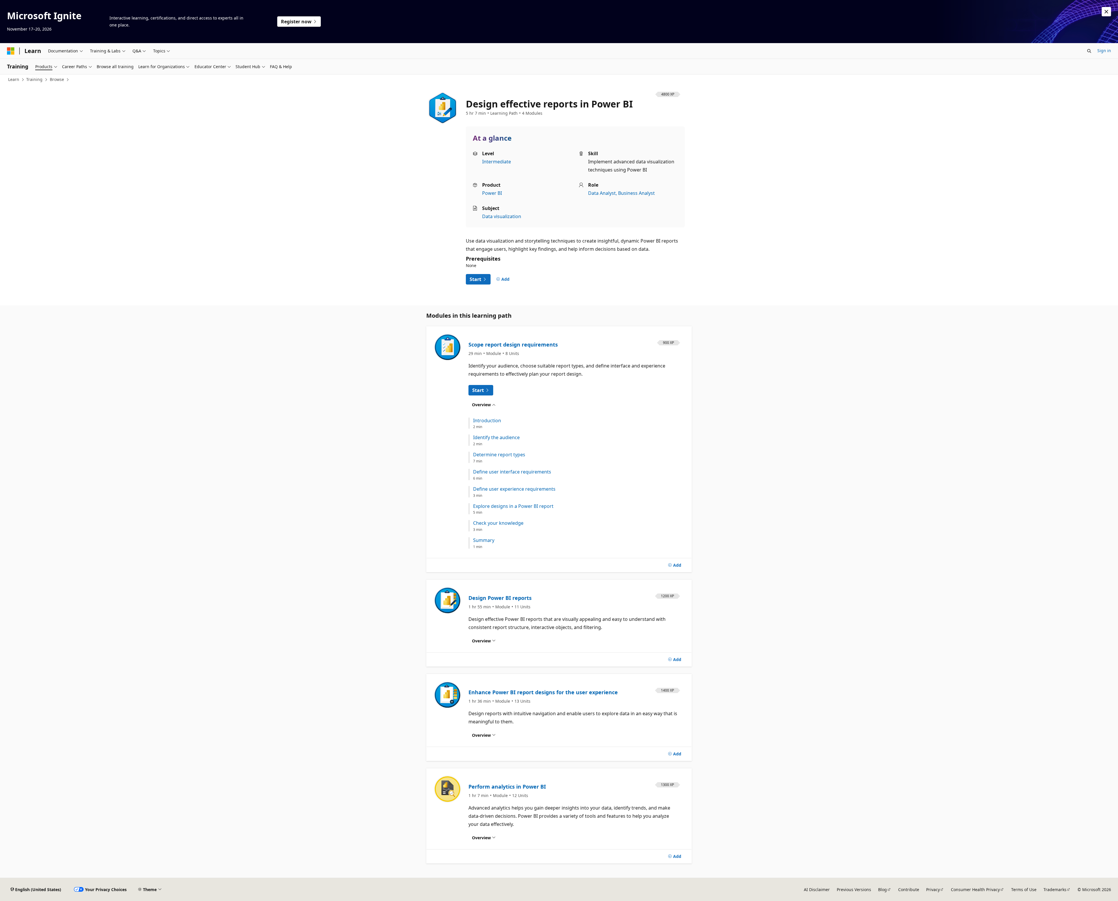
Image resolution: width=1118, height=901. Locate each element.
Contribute (908, 889)
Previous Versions (854, 889)
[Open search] (1089, 51)
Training (34, 79)
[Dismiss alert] (1106, 11)
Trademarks (1054, 889)
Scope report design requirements (513, 344)
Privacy (933, 889)
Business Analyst (636, 193)
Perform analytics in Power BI (507, 786)
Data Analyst (602, 193)
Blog (882, 889)
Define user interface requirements (512, 472)
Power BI (492, 193)
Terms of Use (1023, 889)
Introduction (487, 421)
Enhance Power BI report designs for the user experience (543, 692)
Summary (483, 540)
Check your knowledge (498, 523)
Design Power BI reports (500, 597)
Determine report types (499, 455)
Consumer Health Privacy (975, 889)
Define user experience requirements (514, 489)
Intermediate (496, 161)
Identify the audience (496, 437)
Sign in (1104, 50)
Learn (13, 79)
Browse (57, 79)
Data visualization (501, 216)
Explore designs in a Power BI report (513, 506)
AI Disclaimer (817, 889)
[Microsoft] (11, 51)
